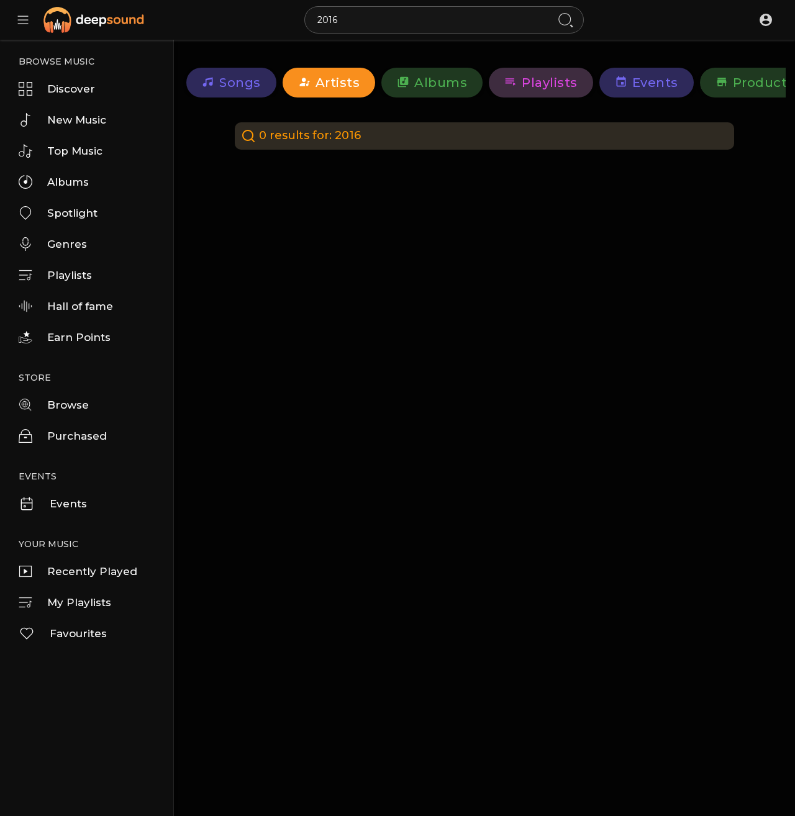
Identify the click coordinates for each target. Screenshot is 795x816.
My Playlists (79, 602)
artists (338, 82)
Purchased (77, 436)
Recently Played (92, 571)
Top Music (74, 151)
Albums (68, 182)
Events (68, 503)
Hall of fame (80, 306)
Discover (71, 89)
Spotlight (72, 213)
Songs (240, 82)
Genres (67, 244)
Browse (68, 405)
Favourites (78, 633)
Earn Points (79, 337)
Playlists (69, 275)
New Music (76, 120)
